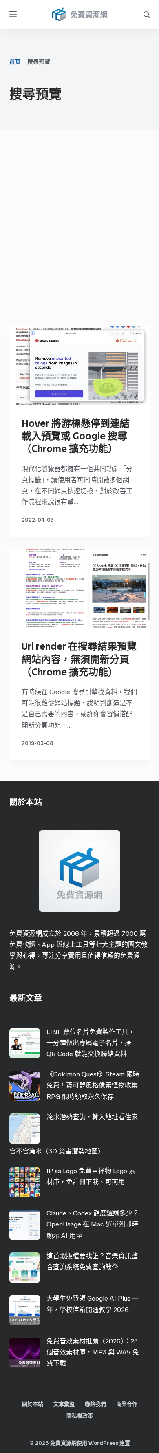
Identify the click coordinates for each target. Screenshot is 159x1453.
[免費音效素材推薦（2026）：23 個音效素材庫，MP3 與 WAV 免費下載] (24, 1353)
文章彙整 (64, 1404)
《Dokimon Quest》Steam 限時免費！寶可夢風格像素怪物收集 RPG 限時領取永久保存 (92, 1085)
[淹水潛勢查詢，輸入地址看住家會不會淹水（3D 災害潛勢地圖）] (24, 1128)
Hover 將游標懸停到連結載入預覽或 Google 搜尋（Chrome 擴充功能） (76, 435)
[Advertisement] (79, 230)
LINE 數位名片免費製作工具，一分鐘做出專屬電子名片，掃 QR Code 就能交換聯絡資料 (90, 1043)
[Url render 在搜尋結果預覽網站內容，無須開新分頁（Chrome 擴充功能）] (79, 588)
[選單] (13, 14)
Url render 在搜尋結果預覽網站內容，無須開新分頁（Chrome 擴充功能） (79, 658)
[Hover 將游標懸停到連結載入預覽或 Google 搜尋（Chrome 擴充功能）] (79, 365)
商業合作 (126, 1404)
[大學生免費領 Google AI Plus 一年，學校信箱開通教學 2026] (24, 1310)
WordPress (103, 1443)
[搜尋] (147, 14)
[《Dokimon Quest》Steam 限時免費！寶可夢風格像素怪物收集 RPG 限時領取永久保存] (24, 1086)
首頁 (15, 61)
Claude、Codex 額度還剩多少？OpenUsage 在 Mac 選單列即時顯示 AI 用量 (92, 1224)
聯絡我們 (95, 1404)
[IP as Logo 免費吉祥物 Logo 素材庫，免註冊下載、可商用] (24, 1182)
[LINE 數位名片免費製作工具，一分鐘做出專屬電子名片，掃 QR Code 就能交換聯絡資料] (24, 1043)
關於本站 (32, 1404)
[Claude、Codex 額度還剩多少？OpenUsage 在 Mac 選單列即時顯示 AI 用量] (24, 1225)
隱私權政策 (79, 1416)
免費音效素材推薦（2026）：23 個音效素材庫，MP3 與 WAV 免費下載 (92, 1352)
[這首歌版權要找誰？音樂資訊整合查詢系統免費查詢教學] (24, 1267)
